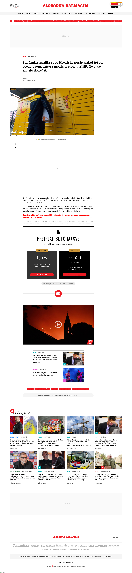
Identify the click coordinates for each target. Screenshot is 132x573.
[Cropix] (46, 549)
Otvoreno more (90, 13)
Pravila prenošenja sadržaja (41, 556)
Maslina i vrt (79, 13)
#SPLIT (31, 389)
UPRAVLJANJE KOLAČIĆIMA (66, 562)
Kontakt (76, 556)
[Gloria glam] (72, 545)
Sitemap (110, 556)
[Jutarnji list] (21, 545)
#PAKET (54, 389)
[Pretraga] (121, 7)
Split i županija (45, 13)
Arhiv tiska (101, 13)
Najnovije (28, 13)
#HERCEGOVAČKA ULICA (80, 389)
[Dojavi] (14, 6)
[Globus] (50, 545)
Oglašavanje (85, 556)
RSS (104, 556)
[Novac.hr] (113, 545)
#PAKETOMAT (65, 389)
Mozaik (64, 13)
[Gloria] (66, 545)
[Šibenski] (85, 549)
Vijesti (36, 13)
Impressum (69, 556)
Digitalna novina (96, 556)
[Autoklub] (101, 545)
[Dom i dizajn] (91, 545)
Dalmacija (56, 13)
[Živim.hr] (59, 545)
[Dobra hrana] (81, 545)
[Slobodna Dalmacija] (66, 6)
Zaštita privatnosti (58, 556)
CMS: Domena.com (81, 566)
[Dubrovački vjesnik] (60, 549)
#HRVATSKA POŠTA (42, 389)
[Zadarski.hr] (75, 549)
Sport (70, 13)
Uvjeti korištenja (24, 556)
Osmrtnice (111, 13)
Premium (20, 13)
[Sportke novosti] (43, 545)
